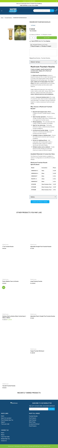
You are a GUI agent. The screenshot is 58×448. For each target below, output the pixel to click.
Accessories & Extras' (34, 424)
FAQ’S (2, 416)
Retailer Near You (5, 438)
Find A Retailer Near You (7, 420)
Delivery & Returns (35, 34)
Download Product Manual (40, 201)
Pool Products (32, 418)
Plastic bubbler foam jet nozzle (10, 281)
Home (2, 17)
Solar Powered (32, 420)
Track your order (5, 424)
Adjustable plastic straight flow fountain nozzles (42, 316)
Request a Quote (47, 34)
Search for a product (6, 418)
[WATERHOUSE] (29, 10)
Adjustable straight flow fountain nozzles (40, 246)
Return (2, 434)
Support (3, 422)
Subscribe (51, 408)
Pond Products (32, 426)
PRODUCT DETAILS (35, 62)
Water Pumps (32, 422)
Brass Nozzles (36, 58)
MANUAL (33, 197)
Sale (4, 287)
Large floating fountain (36, 281)
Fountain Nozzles (8, 17)
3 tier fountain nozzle (7, 246)
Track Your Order (5, 436)
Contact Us (4, 440)
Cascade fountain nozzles (8, 385)
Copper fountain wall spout (37, 351)
